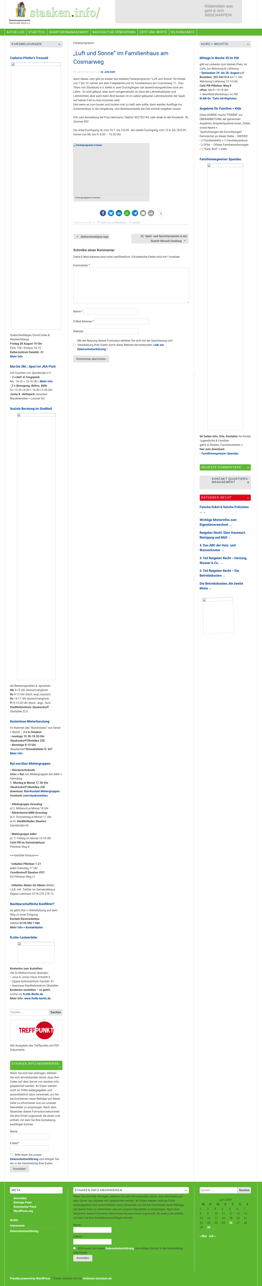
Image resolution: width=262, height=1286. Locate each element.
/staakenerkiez (38, 795)
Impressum (17, 1225)
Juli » (212, 1236)
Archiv (14, 1220)
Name (78, 311)
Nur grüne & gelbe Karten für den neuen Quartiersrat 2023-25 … (221, 14)
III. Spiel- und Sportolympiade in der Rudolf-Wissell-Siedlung (164, 238)
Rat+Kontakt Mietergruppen (42, 791)
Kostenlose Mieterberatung (29, 721)
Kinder (136, 222)
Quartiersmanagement (69, 32)
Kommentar (81, 265)
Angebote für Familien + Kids (220, 108)
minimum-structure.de (97, 1278)
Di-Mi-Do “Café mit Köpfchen (218, 98)
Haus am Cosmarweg (113, 222)
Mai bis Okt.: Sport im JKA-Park (33, 366)
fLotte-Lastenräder (23, 937)
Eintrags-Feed (23, 1202)
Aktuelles (15, 32)
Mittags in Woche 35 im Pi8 (219, 58)
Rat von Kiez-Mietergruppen (30, 763)
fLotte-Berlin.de (33, 994)
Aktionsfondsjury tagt (94, 236)
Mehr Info (16, 356)
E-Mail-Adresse (83, 321)
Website (78, 331)
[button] (103, 213)
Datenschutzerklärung (24, 1159)
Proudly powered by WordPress (30, 1278)
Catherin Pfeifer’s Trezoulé (29, 58)
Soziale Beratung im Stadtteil (31, 408)
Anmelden (20, 1198)
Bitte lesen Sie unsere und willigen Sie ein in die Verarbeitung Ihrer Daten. (34, 1159)
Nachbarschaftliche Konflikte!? (32, 904)
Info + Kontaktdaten (30, 927)
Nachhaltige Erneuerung (114, 32)
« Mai (203, 1236)
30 (208, 1227)
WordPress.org (23, 1211)
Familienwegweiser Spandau (220, 159)
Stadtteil (36, 32)
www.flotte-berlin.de (37, 998)
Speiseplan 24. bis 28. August (220, 73)
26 (230, 1222)
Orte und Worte (153, 32)
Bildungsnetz (183, 32)
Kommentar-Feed (25, 1206)
